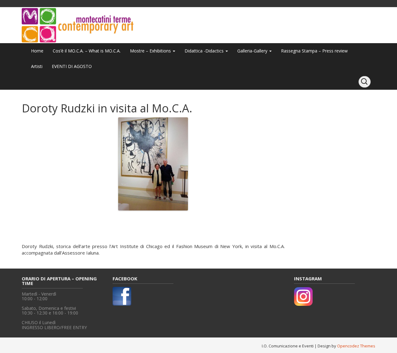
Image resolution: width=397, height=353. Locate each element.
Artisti (36, 66)
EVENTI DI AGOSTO (72, 66)
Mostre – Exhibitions (151, 51)
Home (37, 51)
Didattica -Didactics (205, 51)
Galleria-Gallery (253, 51)
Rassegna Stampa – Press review (314, 51)
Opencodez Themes (356, 346)
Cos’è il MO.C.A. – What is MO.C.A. (87, 51)
